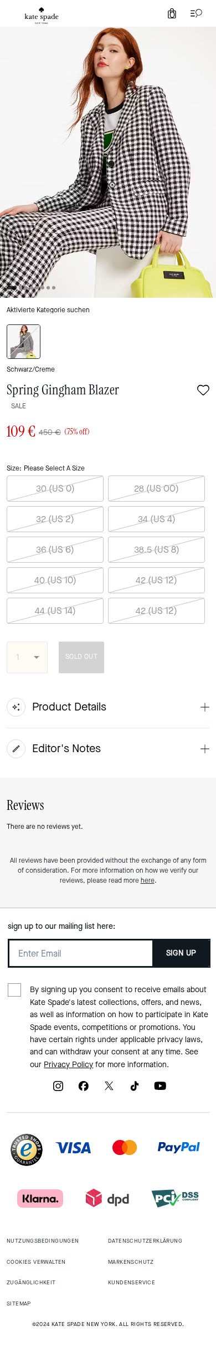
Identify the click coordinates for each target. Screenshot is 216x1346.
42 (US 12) (156, 580)
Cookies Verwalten (36, 1261)
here (148, 880)
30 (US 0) (55, 488)
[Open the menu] (193, 13)
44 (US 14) (55, 611)
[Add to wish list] (203, 391)
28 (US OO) (156, 488)
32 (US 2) (55, 519)
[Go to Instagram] (58, 1089)
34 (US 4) (157, 519)
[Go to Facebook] (83, 1089)
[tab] (41, 15)
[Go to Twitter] (109, 1089)
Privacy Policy (68, 1064)
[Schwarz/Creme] (23, 341)
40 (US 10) (55, 580)
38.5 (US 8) (156, 550)
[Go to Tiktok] (134, 1089)
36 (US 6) (55, 550)
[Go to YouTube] (160, 1089)
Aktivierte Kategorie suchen (48, 310)
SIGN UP (181, 953)
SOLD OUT (81, 656)
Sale (18, 406)
